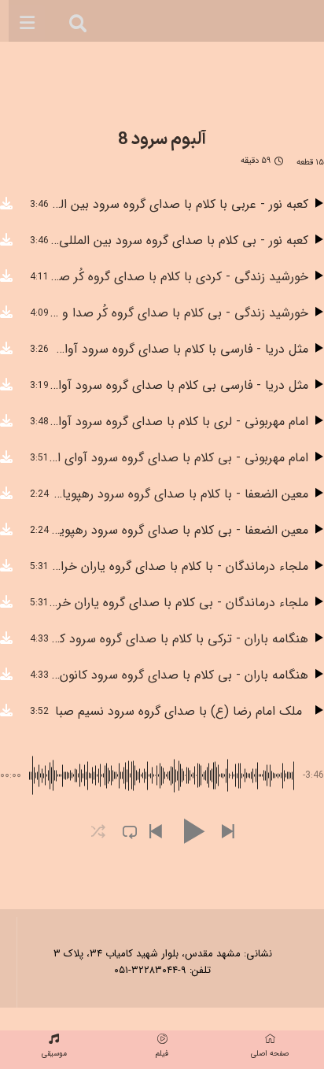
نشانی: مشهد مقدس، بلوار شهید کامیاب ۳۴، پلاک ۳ (162, 953)
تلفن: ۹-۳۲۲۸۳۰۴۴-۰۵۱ (162, 970)
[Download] (6, 205)
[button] (155, 832)
